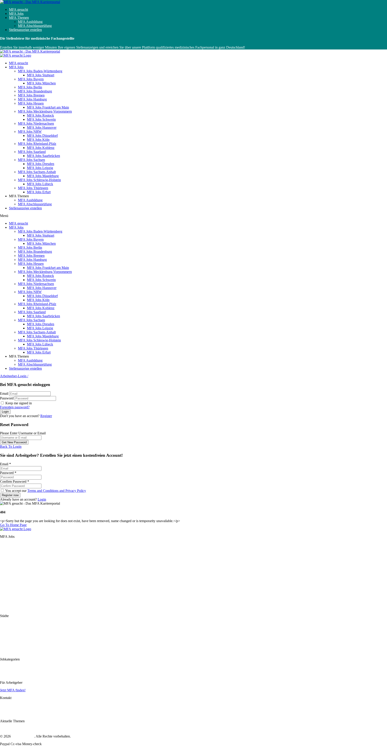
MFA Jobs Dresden (40, 164)
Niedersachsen (10, 580)
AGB (4, 713)
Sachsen (6, 596)
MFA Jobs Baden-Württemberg (40, 71)
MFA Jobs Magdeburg (43, 176)
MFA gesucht (18, 9)
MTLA (5, 671)
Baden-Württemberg (14, 544)
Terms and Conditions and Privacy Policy (56, 491)
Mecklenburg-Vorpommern (19, 572)
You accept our (45, 491)
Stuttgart (6, 623)
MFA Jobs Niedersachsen (36, 123)
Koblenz (6, 648)
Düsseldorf (7, 639)
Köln (3, 643)
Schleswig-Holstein (14, 604)
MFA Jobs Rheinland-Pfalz (37, 144)
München (6, 627)
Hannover (7, 635)
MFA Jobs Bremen (31, 95)
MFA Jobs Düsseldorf (42, 135)
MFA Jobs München (41, 83)
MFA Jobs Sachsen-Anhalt (37, 172)
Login (42, 499)
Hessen (5, 568)
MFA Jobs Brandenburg (35, 91)
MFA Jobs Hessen (31, 103)
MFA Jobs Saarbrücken (43, 156)
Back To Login (11, 446)
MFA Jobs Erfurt (39, 192)
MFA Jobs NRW (30, 131)
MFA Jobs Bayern (31, 79)
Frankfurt (6, 631)
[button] (193, 216)
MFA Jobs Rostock (40, 115)
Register (46, 416)
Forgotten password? (15, 407)
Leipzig (5, 652)
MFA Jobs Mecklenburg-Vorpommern (45, 111)
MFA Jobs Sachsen (31, 160)
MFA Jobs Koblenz (40, 148)
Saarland (6, 592)
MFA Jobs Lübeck (40, 184)
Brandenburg (9, 556)
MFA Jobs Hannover (41, 127)
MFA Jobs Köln (38, 139)
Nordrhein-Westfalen (15, 584)
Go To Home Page (13, 525)
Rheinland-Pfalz (11, 588)
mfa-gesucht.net (23, 736)
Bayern (5, 548)
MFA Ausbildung (30, 22)
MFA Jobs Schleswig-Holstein (39, 180)
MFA (4, 667)
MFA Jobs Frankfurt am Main (48, 107)
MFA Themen (19, 17)
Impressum (7, 705)
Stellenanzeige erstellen (25, 30)
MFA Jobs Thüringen (33, 188)
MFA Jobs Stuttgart (40, 75)
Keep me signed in (18, 403)
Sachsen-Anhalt (11, 600)
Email (4, 393)
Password (7, 398)
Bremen (5, 560)
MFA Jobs (16, 13)
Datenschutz (8, 709)
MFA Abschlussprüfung (35, 26)
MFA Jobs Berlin (30, 87)
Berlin (4, 552)
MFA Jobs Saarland (32, 152)
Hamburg (6, 564)
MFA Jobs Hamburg (32, 99)
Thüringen (7, 608)
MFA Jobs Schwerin (41, 119)
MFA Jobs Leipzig (40, 168)
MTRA (5, 675)
